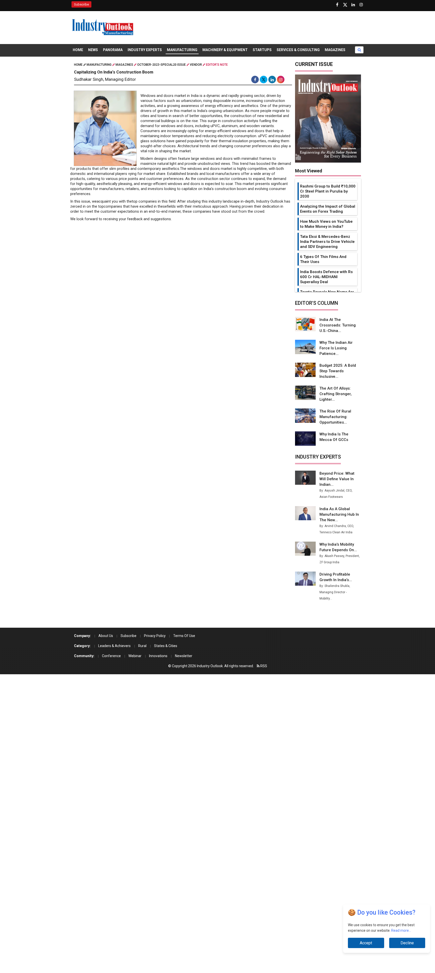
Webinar (134, 656)
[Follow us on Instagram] (361, 5)
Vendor (196, 64)
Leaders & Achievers (114, 646)
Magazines (335, 50)
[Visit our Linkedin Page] (353, 5)
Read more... (401, 931)
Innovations (158, 656)
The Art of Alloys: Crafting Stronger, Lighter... (335, 394)
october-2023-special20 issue (161, 64)
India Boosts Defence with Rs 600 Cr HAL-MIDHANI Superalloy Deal (326, 277)
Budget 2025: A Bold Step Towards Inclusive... (337, 371)
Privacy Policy (155, 636)
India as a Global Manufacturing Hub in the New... (339, 514)
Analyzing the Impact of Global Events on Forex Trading (327, 209)
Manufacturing (182, 50)
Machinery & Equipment (225, 50)
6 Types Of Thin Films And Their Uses (323, 259)
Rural (142, 646)
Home (78, 50)
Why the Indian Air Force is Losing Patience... (336, 348)
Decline (407, 943)
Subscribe (81, 4)
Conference (111, 656)
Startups (262, 50)
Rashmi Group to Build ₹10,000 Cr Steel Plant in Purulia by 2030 (327, 191)
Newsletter (183, 656)
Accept (366, 943)
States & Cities (165, 646)
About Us (105, 636)
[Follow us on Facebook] (337, 5)
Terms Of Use (184, 636)
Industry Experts (145, 50)
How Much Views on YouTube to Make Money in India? (326, 224)
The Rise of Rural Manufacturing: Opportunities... (335, 417)
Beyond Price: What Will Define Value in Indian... (336, 479)
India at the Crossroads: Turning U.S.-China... (337, 325)
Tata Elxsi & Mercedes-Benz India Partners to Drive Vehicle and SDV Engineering (327, 241)
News (93, 50)
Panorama (113, 50)
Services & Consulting (298, 50)
